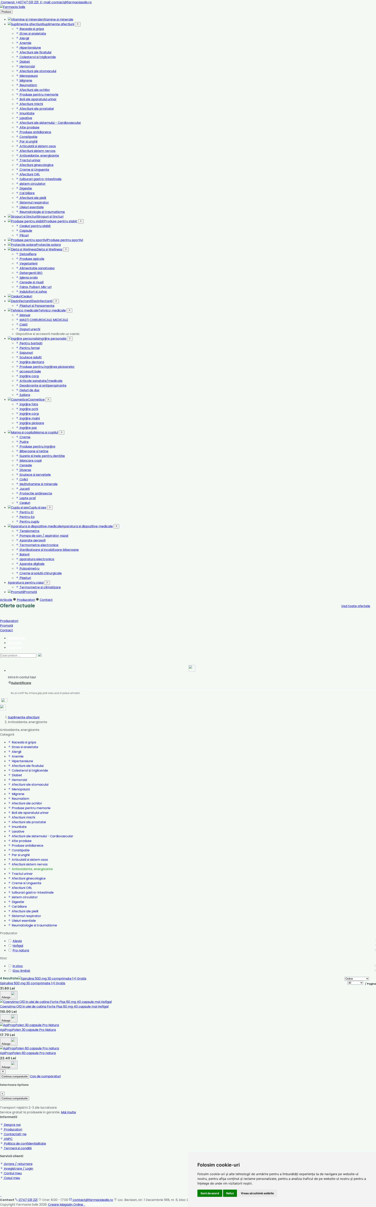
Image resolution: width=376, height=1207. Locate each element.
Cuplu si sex (37, 507)
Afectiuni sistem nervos (37, 151)
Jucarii (24, 488)
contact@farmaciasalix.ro (66, 2)
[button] (192, 669)
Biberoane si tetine (33, 451)
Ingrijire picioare (31, 423)
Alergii (24, 38)
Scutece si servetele (35, 474)
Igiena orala (28, 277)
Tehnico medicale (52, 310)
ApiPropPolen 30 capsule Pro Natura (28, 1030)
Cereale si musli (31, 282)
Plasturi (25, 578)
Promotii (30, 592)
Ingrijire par (28, 427)
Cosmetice (36, 399)
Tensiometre (29, 531)
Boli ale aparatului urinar (38, 99)
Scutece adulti (30, 357)
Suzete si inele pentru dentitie (42, 456)
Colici (23, 479)
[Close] (3, 1072)
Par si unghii (28, 141)
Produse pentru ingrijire (37, 446)
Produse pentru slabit (60, 221)
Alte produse (29, 127)
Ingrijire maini (29, 418)
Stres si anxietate (32, 33)
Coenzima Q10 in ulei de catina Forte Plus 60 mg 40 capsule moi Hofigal (54, 1006)
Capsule (25, 230)
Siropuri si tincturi (50, 216)
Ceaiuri (27, 296)
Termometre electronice (38, 545)
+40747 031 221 (20, 2)
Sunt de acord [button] (210, 1193)
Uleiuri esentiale (31, 207)
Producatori (26, 600)
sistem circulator (32, 183)
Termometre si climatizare (40, 587)
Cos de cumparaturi (45, 1076)
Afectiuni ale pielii (32, 198)
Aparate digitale (31, 564)
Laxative (25, 118)
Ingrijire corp (29, 376)
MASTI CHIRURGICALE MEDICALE (43, 320)
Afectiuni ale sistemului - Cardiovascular (50, 122)
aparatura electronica (36, 559)
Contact (46, 600)
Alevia (17, 941)
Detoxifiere (27, 254)
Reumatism (28, 85)
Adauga (6, 997)
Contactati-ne (14, 1134)
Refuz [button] (230, 1193)
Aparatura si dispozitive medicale (87, 526)
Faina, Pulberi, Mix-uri (35, 287)
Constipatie (28, 137)
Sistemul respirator (34, 202)
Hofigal (18, 945)
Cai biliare (27, 193)
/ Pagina (370, 984)
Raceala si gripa (31, 29)
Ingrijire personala (52, 338)
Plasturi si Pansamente (36, 305)
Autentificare (21, 683)
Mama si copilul (46, 432)
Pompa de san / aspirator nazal (43, 535)
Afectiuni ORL (29, 174)
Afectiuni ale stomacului (37, 71)
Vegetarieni (28, 263)
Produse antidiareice (35, 132)
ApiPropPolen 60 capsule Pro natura (28, 1053)
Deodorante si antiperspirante (42, 385)
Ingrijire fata (28, 404)
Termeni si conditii (17, 1148)
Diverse (25, 470)
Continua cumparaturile (15, 1076)
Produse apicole (31, 259)
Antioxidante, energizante (39, 155)
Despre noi (16, 638)
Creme (24, 437)
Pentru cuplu (29, 521)
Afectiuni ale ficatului (35, 52)
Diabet (24, 61)
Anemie (25, 43)
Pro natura (21, 950)
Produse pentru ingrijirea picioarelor (47, 366)
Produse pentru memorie (38, 94)
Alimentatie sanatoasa (36, 268)
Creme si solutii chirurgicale (40, 573)
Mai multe (68, 1112)
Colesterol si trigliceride (37, 57)
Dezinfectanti (42, 301)
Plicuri (24, 235)
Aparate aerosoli (32, 540)
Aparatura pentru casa (25, 582)
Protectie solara (48, 244)
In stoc (18, 966)
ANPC (8, 1139)
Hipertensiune (30, 47)
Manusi (24, 315)
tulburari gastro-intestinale (40, 179)
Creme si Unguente (34, 169)
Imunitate (26, 113)
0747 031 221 (28, 1200)
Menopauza (28, 76)
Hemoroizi (27, 66)
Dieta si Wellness (49, 249)
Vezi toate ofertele (355, 606)
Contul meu (12, 1173)
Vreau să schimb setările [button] (257, 1193)
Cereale (25, 465)
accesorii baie (30, 371)
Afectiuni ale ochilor (34, 90)
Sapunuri (26, 352)
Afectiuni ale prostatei (36, 108)
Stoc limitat (21, 970)
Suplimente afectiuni (58, 24)
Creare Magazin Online (66, 1204)
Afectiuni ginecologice (36, 165)
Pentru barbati (30, 343)
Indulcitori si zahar (33, 291)
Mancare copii (30, 460)
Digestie (25, 188)
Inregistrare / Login (18, 1168)
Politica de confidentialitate (24, 1143)
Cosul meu (11, 1178)
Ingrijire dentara (31, 362)
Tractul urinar (30, 160)
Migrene (25, 80)
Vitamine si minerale (57, 19)
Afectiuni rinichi (31, 104)
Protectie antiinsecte (35, 493)
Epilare (24, 395)
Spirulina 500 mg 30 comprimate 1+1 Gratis (32, 983)
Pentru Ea (26, 517)
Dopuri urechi (29, 329)
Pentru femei (29, 348)
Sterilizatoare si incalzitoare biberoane (49, 549)
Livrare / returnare (18, 1164)
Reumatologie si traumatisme (42, 212)
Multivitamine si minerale (38, 484)
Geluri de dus (29, 390)
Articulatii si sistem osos (37, 146)
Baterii (24, 554)
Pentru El (26, 512)
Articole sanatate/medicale (40, 381)
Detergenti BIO (30, 273)
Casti (23, 324)
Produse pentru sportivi (65, 240)
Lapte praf (27, 498)
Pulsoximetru (29, 568)
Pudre (24, 442)
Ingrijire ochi (28, 409)
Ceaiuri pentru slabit (35, 226)
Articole (6, 600)
